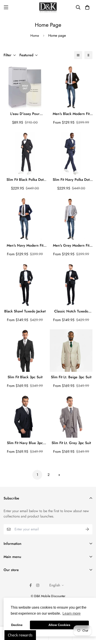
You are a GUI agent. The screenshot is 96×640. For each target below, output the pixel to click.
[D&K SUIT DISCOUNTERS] (48, 7)
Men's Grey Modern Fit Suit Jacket (71, 245)
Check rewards (20, 635)
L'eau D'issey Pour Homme (25, 114)
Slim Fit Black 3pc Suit (25, 377)
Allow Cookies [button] (59, 625)
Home (34, 35)
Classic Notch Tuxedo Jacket (71, 311)
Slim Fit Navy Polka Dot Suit (71, 179)
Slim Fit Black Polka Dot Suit (25, 179)
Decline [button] (17, 625)
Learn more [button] (72, 613)
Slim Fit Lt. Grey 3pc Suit (71, 442)
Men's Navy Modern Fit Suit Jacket (25, 245)
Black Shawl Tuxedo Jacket (25, 311)
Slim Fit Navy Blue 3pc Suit (25, 443)
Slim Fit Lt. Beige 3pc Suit (71, 377)
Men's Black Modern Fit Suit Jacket (71, 114)
